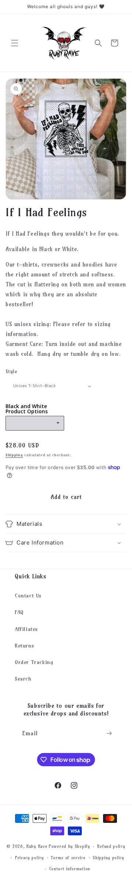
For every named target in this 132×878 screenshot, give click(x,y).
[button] (15, 43)
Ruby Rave (36, 846)
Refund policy (111, 846)
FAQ (19, 612)
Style (11, 371)
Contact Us (28, 595)
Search (23, 678)
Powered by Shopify (69, 846)
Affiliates (26, 629)
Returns (24, 645)
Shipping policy (108, 857)
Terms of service (68, 857)
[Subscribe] (109, 733)
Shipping (14, 455)
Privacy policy (29, 857)
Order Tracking (34, 662)
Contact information (69, 868)
